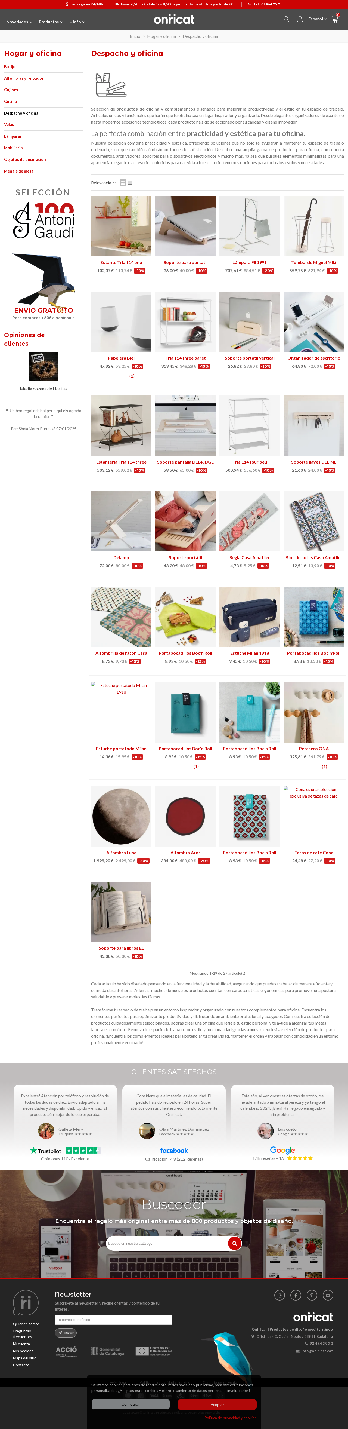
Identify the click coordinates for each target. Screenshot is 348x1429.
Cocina (10, 101)
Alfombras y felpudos (24, 78)
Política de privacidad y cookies (230, 1417)
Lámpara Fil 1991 (249, 262)
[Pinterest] (312, 1295)
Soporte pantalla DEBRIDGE (185, 461)
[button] (72, 340)
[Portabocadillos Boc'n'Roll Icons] (185, 712)
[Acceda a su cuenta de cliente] (300, 19)
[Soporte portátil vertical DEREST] (249, 322)
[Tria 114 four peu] (249, 425)
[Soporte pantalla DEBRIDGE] (185, 425)
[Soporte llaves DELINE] (314, 425)
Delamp (121, 557)
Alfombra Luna (121, 852)
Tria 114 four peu (249, 461)
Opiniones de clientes (24, 339)
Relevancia (101, 182)
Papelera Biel (121, 357)
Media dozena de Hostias (43, 388)
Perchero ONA (314, 748)
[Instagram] (279, 1295)
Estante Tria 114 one (121, 262)
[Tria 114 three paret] (185, 322)
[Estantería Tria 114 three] (121, 425)
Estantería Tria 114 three (121, 461)
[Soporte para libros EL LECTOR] (121, 912)
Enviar (68, 1333)
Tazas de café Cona (313, 852)
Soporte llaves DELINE (313, 461)
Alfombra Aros (185, 852)
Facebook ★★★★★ (176, 1134)
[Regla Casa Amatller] (249, 521)
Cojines (11, 89)
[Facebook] (295, 1295)
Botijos (10, 66)
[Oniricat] (174, 19)
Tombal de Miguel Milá (313, 262)
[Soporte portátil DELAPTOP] (185, 521)
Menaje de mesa (18, 171)
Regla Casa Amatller (249, 557)
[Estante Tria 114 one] (121, 226)
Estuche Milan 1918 (249, 652)
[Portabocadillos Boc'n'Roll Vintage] (249, 816)
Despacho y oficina (21, 113)
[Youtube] (328, 1295)
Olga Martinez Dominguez (184, 1128)
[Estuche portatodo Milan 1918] (121, 712)
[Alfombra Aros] (185, 816)
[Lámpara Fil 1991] (249, 226)
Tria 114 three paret (185, 357)
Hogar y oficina (33, 53)
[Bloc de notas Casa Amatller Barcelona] (314, 521)
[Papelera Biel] (121, 322)
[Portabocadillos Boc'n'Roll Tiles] (314, 617)
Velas (9, 124)
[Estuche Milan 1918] (249, 617)
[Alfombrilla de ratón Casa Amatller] (121, 617)
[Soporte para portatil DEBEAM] (185, 226)
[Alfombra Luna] (121, 816)
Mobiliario (13, 147)
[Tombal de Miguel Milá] (314, 226)
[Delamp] (121, 521)
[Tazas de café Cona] (314, 816)
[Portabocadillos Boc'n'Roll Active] (185, 617)
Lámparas (13, 136)
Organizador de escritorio (313, 357)
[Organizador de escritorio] (314, 322)
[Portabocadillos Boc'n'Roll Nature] (249, 712)
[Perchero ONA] (314, 712)
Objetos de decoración (25, 159)
